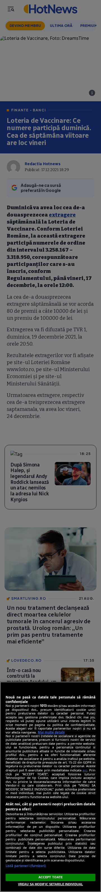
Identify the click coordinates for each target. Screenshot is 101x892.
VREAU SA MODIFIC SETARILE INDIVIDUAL (50, 884)
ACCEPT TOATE (50, 877)
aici (84, 770)
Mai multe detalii (51, 732)
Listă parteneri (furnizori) (26, 866)
